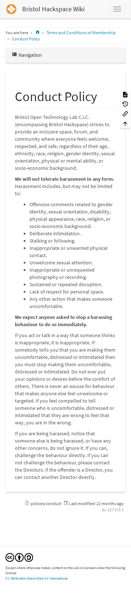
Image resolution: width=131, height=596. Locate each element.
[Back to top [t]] (125, 123)
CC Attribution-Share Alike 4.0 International (36, 578)
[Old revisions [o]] (125, 103)
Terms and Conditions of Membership (81, 32)
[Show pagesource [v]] (125, 94)
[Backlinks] (125, 113)
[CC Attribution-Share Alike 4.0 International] (19, 557)
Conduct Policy (26, 38)
